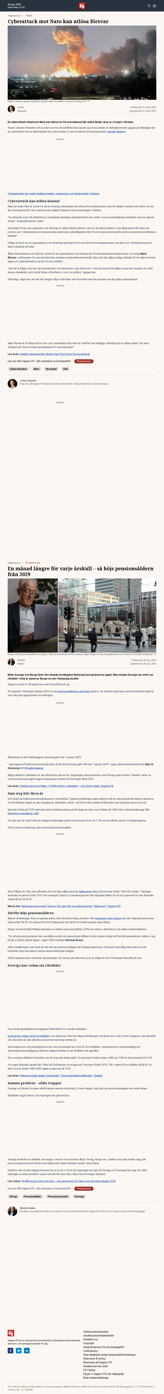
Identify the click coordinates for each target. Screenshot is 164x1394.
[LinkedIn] (27, 1350)
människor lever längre (108, 918)
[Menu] (154, 6)
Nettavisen (85, 891)
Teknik (28, 15)
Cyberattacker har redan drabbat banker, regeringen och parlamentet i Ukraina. (54, 193)
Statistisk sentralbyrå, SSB (23, 813)
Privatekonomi (32, 563)
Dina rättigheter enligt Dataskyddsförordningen (109, 1354)
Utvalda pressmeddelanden (98, 1335)
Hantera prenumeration (96, 1331)
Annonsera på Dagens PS (97, 1362)
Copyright (88, 1343)
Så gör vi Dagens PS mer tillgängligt (103, 1373)
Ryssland (51, 369)
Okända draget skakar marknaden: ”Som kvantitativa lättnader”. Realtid (61, 1075)
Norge (13, 1196)
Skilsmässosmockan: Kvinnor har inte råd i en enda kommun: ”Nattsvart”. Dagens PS (71, 906)
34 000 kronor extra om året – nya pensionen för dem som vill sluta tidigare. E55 (68, 1181)
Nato (36, 369)
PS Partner (89, 1370)
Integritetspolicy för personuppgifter (103, 1347)
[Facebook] (10, 1350)
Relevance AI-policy (94, 1358)
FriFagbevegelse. (33, 768)
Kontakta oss (90, 1339)
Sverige (79, 1196)
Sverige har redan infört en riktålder (28, 1036)
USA (65, 369)
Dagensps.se (14, 15)
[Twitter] (18, 1350)
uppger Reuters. (116, 131)
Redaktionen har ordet (95, 1366)
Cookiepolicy (90, 1350)
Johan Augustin (28, 380)
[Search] (149, 6)
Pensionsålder (32, 1196)
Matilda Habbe (27, 1208)
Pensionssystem (58, 1196)
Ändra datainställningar (96, 1377)
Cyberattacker (18, 369)
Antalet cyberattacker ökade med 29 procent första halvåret (55, 354)
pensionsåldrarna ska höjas (73, 691)
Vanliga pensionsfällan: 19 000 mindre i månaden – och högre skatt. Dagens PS (66, 786)
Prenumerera (84, 361)
